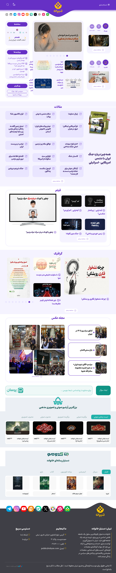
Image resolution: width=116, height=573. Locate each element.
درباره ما (25, 539)
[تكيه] (26, 32)
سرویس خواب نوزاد (17, 91)
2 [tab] (64, 56)
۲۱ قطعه (90, 438)
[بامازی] (11, 32)
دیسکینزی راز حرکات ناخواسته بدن (60, 84)
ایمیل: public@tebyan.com (52, 548)
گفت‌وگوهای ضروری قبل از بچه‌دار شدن (16, 59)
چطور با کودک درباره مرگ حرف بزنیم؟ (39, 232)
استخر (53, 493)
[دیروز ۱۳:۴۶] (18, 278)
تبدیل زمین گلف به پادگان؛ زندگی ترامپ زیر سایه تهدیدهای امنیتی (15, 130)
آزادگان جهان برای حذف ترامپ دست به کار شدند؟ (70, 171)
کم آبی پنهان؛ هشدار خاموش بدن (30, 85)
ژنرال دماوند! (73, 114)
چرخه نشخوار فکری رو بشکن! (93, 299)
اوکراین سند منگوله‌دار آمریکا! (44, 158)
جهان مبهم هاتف (77, 493)
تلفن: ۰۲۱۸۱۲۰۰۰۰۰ (57, 544)
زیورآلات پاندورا (17, 95)
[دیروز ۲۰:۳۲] (73, 65)
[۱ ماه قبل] (99, 77)
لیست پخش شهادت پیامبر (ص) (22, 439)
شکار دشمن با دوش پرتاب (43, 115)
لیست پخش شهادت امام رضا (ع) (76, 439)
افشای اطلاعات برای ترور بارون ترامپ (16, 158)
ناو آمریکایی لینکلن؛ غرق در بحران (70, 128)
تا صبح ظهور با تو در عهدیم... (18, 70)
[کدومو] (17, 30)
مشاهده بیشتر (97, 50)
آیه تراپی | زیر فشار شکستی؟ (96, 212)
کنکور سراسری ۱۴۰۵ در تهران (84, 332)
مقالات (58, 107)
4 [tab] (57, 56)
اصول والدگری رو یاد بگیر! (30, 65)
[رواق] (14, 32)
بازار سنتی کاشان (86, 350)
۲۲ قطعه (9, 438)
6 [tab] (50, 56)
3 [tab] (60, 56)
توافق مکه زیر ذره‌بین (43, 144)
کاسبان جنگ (73, 156)
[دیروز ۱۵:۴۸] (101, 332)
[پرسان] (23, 32)
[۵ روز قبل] (95, 224)
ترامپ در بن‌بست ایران (17, 145)
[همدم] (20, 32)
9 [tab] (6, 302)
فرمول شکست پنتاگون (45, 170)
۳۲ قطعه (63, 438)
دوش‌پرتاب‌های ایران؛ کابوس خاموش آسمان (43, 129)
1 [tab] (67, 56)
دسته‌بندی (103, 4)
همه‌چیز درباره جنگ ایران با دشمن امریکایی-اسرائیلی (99, 158)
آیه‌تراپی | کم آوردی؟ (71, 210)
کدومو (16, 37)
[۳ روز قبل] (71, 201)
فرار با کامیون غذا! (16, 114)
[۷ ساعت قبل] (58, 37)
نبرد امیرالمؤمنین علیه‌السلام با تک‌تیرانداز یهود (59, 66)
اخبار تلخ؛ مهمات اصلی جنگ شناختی (71, 145)
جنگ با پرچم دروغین (15, 168)
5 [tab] (54, 56)
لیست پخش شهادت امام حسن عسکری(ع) (103, 439)
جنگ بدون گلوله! (72, 233)
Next (36, 37)
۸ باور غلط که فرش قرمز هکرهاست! (50, 302)
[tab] (105, 28)
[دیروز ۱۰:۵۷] (21, 362)
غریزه (107, 493)
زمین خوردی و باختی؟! (94, 233)
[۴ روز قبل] (95, 201)
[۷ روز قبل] (32, 208)
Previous (79, 37)
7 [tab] (47, 56)
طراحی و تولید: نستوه (12, 566)
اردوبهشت (25, 493)
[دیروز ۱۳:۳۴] (101, 350)
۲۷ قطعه (36, 438)
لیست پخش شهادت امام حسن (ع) (49, 439)
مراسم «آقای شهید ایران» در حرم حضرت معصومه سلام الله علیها (82, 368)
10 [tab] (2, 302)
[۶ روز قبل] (47, 290)
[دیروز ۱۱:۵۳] (101, 368)
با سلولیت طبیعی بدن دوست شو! (48, 276)
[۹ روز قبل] (99, 40)
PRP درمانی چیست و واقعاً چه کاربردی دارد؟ (16, 64)
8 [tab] (9, 302)
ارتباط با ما (24, 534)
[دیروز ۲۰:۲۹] (43, 83)
